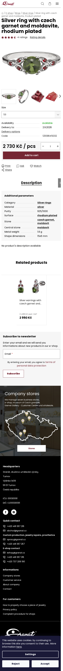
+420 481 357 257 (16, 543)
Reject (16, 663)
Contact (7, 588)
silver (40, 207)
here (19, 646)
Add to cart (31, 155)
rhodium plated (47, 215)
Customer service (12, 580)
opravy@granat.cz (16, 539)
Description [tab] (31, 182)
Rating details (37, 37)
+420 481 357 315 (15, 557)
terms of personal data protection (36, 363)
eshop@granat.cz (16, 552)
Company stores (11, 575)
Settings (30, 654)
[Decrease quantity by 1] (43, 146)
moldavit (43, 227)
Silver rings (44, 202)
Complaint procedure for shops (19, 613)
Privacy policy (10, 609)
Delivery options (10, 131)
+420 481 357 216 (15, 526)
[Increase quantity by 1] (58, 146)
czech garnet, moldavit (46, 221)
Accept (45, 663)
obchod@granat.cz (17, 530)
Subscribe (13, 373)
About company (11, 584)
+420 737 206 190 (16, 561)
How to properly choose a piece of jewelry (24, 605)
